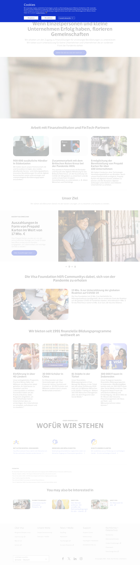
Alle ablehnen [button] (48, 18)
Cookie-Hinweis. (40, 13)
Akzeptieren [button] (31, 18)
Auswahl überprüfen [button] (65, 18)
